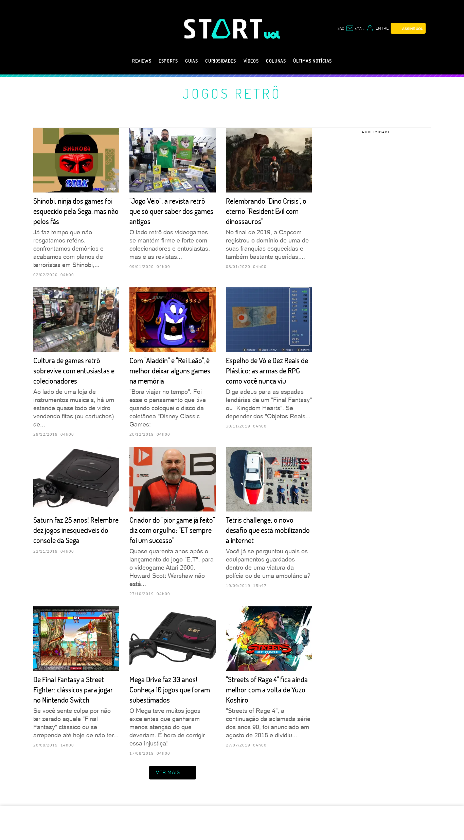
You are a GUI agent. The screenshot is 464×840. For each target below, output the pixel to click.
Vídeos (251, 60)
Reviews (141, 60)
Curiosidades (220, 60)
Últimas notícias (312, 60)
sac (341, 28)
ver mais (168, 772)
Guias (191, 60)
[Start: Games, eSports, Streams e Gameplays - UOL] (224, 29)
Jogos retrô (232, 93)
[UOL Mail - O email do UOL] (355, 28)
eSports (168, 60)
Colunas (276, 60)
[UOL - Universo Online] (272, 35)
